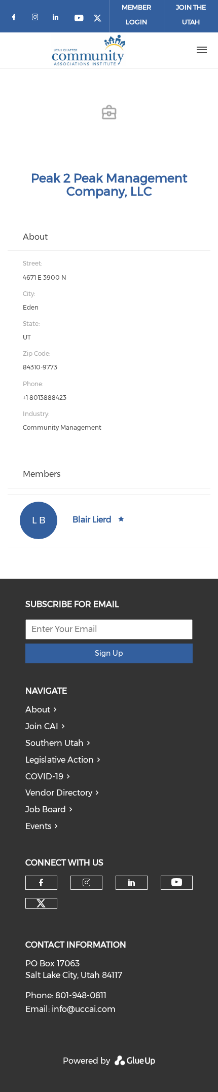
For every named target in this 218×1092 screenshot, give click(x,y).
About (37, 709)
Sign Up (109, 653)
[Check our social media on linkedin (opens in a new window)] (58, 19)
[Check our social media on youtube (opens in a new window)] (79, 19)
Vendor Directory (58, 793)
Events (38, 826)
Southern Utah (54, 743)
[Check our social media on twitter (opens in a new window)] (100, 19)
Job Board (45, 809)
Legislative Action (59, 760)
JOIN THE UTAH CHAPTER (190, 22)
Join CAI (41, 726)
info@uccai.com (84, 1009)
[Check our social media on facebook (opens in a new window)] (15, 19)
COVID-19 (44, 776)
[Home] (89, 50)
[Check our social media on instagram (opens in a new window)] (37, 19)
